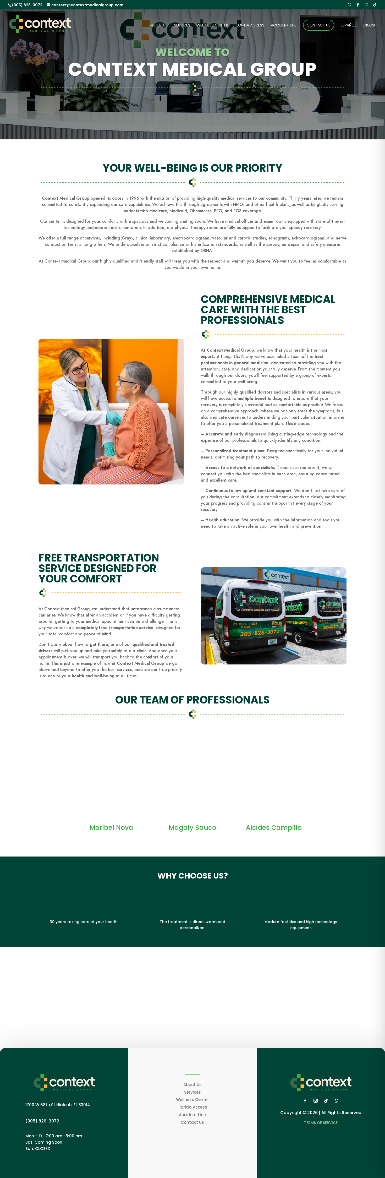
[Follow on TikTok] (326, 1101)
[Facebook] (358, 5)
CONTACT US (190, 1027)
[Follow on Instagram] (315, 1101)
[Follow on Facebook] (305, 1101)
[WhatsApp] (349, 5)
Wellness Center (212, 25)
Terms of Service (321, 1122)
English (370, 25)
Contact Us (319, 25)
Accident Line (283, 25)
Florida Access (249, 25)
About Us (159, 25)
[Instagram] (366, 5)
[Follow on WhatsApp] (336, 1101)
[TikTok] (375, 5)
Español (348, 25)
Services (182, 25)
